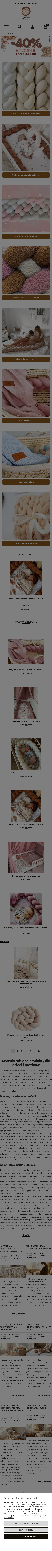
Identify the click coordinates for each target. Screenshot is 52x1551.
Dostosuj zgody (26, 1530)
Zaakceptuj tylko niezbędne (26, 1523)
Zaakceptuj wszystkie (26, 1536)
